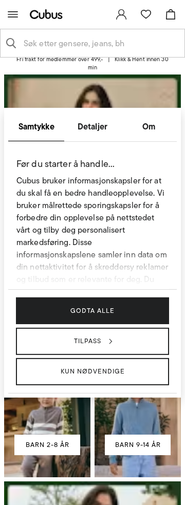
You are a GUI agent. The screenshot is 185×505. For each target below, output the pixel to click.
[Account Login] (88, 68)
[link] (121, 14)
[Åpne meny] (13, 14)
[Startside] (48, 14)
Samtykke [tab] (36, 126)
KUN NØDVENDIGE (93, 371)
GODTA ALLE (92, 310)
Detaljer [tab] (92, 126)
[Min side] (121, 14)
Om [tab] (148, 126)
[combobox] (100, 43)
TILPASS (87, 341)
